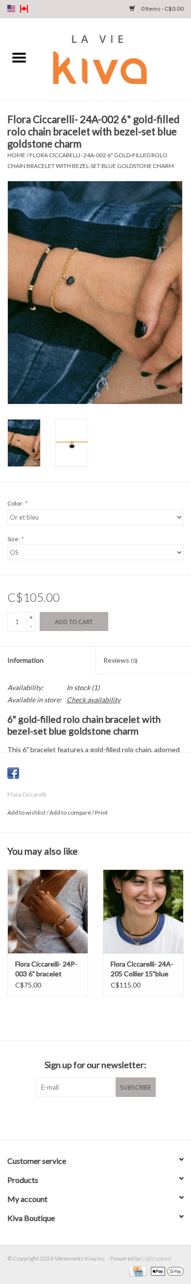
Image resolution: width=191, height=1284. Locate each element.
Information (25, 660)
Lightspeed (156, 1258)
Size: (15, 539)
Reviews (120, 660)
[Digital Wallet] (165, 1270)
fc (24, 9)
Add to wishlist (27, 812)
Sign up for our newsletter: (95, 1065)
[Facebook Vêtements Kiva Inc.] (87, 1117)
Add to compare (70, 812)
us (11, 9)
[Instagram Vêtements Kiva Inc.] (104, 1117)
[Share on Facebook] (13, 773)
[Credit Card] (136, 1270)
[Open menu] (19, 57)
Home (16, 155)
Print (101, 812)
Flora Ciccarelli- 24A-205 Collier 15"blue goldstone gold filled (142, 969)
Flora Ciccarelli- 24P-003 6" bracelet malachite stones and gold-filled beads (47, 969)
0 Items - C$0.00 (162, 8)
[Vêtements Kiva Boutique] (114, 58)
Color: (17, 503)
